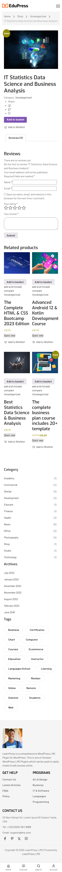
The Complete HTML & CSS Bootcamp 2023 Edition (16, 313)
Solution (13, 697)
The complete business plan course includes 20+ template (45, 415)
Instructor (37, 658)
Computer (32, 639)
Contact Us (9, 779)
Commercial (10, 484)
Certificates (37, 629)
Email (8, 188)
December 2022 (12, 585)
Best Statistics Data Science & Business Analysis (16, 412)
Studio (7, 550)
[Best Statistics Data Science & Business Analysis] (17, 362)
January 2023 (11, 579)
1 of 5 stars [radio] (6, 208)
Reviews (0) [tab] (16, 137)
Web (10, 707)
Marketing (14, 678)
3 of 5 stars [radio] (15, 208)
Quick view (9, 335)
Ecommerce (36, 649)
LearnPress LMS (31, 853)
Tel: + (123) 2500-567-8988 (16, 826)
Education (14, 658)
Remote (31, 688)
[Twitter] (9, 109)
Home (7, 16)
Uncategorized (38, 16)
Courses (13, 649)
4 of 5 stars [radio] (19, 208)
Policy (6, 796)
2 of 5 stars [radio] (10, 208)
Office (7, 530)
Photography (11, 537)
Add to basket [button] (15, 281)
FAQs (5, 790)
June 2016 (9, 612)
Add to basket (15, 119)
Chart (11, 639)
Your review (11, 213)
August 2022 (11, 599)
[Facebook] (9, 105)
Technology (10, 557)
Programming (41, 801)
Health (7, 517)
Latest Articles (11, 785)
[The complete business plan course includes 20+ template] (45, 362)
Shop (20, 16)
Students (34, 697)
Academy (9, 478)
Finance (8, 511)
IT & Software (41, 790)
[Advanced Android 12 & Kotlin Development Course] (45, 263)
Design (8, 491)
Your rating (11, 203)
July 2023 (9, 572)
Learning (46, 668)
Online (12, 688)
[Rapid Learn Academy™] (12, 747)
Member (36, 678)
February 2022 (11, 605)
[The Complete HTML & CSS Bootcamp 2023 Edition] (17, 263)
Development (11, 497)
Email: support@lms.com (16, 832)
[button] (14, 127)
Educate (8, 504)
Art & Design (40, 779)
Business (13, 629)
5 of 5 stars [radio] (24, 208)
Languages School (19, 668)
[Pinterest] (9, 113)
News (7, 524)
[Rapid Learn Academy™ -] (15, 5)
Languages (39, 796)
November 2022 (12, 592)
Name (8, 182)
